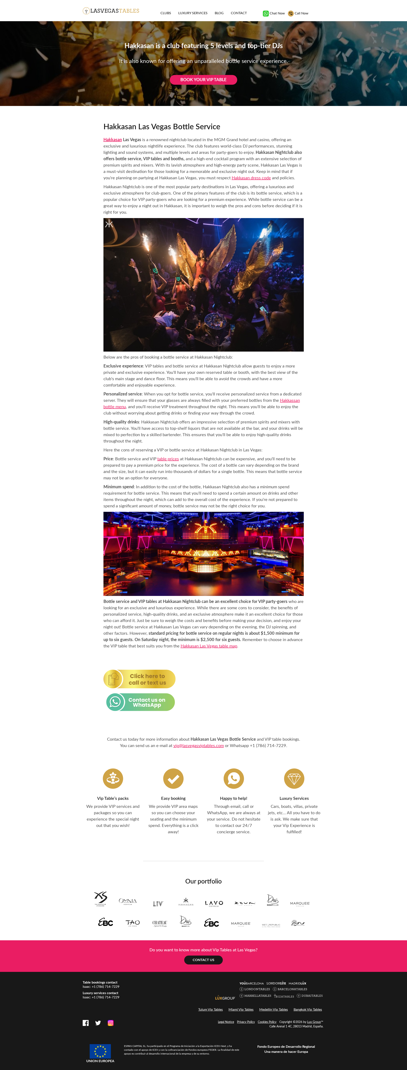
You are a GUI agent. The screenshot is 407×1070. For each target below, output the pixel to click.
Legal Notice (226, 1022)
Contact (239, 13)
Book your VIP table (203, 80)
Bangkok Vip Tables (308, 1009)
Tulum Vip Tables (210, 1009)
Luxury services (193, 13)
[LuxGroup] (225, 997)
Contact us (203, 960)
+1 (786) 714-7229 (268, 746)
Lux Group (314, 1022)
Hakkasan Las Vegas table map (209, 646)
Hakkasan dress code (251, 178)
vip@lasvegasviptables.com (198, 746)
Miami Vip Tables (241, 1009)
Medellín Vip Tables (273, 1009)
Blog (219, 13)
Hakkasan (112, 140)
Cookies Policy (267, 1022)
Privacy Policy (246, 1022)
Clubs (165, 13)
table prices (168, 459)
